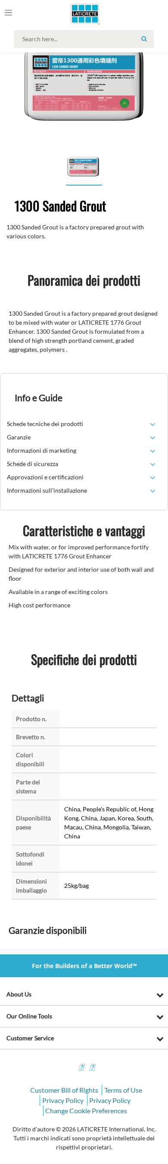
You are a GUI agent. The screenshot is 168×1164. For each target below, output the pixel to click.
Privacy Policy (63, 1100)
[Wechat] (91, 1068)
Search (143, 38)
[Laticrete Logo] (73, 14)
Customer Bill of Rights (64, 1090)
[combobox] (86, 39)
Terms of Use (123, 1090)
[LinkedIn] (81, 1068)
